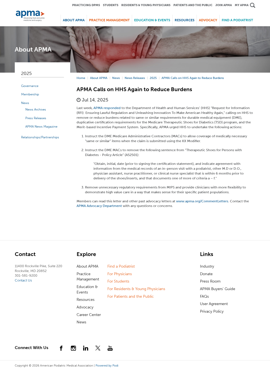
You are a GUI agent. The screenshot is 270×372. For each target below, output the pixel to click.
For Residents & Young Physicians (136, 289)
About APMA (87, 266)
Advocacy (85, 307)
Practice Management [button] (109, 20)
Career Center (89, 314)
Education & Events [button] (152, 20)
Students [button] (110, 5)
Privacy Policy (212, 311)
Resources (85, 299)
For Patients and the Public (130, 296)
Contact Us (23, 280)
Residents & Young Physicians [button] (145, 5)
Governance (29, 86)
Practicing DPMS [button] (86, 5)
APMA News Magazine (41, 126)
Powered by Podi (107, 365)
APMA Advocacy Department (99, 206)
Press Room (210, 281)
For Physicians (119, 274)
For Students (118, 281)
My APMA (241, 5)
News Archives (35, 109)
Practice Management (88, 277)
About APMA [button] (74, 20)
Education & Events (87, 289)
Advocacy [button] (208, 20)
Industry (207, 266)
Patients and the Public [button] (192, 5)
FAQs (204, 296)
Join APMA (223, 5)
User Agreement (214, 303)
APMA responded (107, 108)
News (25, 103)
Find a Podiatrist (237, 20)
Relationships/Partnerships (40, 137)
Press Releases (35, 118)
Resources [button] (184, 20)
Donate (206, 274)
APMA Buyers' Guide (217, 289)
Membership (30, 94)
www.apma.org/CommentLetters (202, 201)
